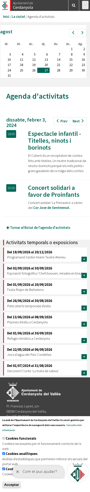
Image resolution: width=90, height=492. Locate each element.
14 (58, 59)
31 (9, 75)
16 (83, 59)
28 (58, 70)
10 (9, 59)
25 (21, 70)
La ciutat (18, 16)
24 (9, 70)
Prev (63, 121)
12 (34, 59)
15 (71, 59)
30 (83, 70)
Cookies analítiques (21, 453)
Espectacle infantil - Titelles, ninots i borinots (54, 140)
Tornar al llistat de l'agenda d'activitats (39, 227)
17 (9, 65)
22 (71, 65)
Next (76, 121)
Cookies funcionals (21, 438)
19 (34, 65)
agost (6, 31)
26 (34, 70)
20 (46, 65)
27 (46, 70)
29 (71, 70)
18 (21, 65)
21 (58, 65)
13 (46, 59)
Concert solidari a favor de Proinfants (53, 191)
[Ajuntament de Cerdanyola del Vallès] (5, 4)
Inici (6, 16)
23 (83, 65)
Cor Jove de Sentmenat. (51, 207)
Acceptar (11, 485)
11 (21, 59)
